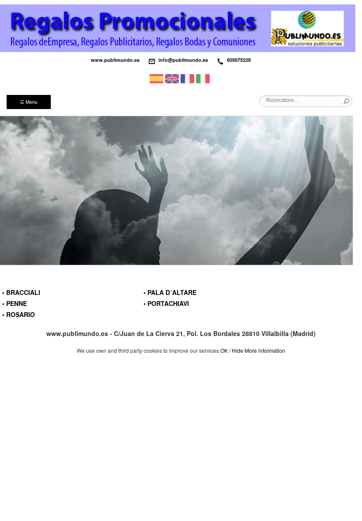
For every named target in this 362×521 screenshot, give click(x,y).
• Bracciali (21, 292)
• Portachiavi (166, 303)
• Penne (14, 303)
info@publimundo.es (183, 60)
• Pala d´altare (169, 292)
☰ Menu (29, 101)
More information (265, 350)
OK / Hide (231, 350)
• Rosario (18, 314)
